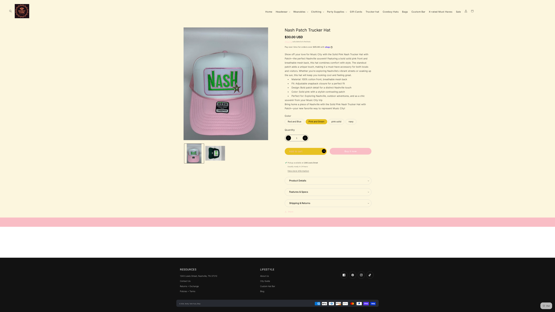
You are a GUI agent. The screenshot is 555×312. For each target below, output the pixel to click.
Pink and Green (316, 121)
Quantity (290, 130)
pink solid (336, 121)
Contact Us (185, 281)
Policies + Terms (187, 291)
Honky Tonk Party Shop (193, 304)
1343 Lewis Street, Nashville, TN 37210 (198, 276)
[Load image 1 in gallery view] (194, 153)
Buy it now (351, 151)
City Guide (265, 281)
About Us (264, 276)
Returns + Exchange (189, 286)
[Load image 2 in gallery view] (215, 153)
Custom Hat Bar (267, 286)
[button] (10, 11)
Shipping (288, 41)
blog (262, 291)
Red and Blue (294, 121)
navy (351, 121)
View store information (298, 171)
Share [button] (290, 211)
